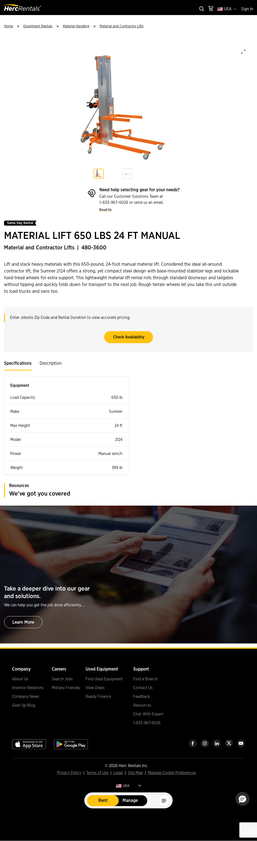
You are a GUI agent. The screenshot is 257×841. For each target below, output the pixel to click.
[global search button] (201, 9)
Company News (25, 697)
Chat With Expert (148, 714)
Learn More (23, 622)
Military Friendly (66, 688)
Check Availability (128, 337)
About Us (20, 679)
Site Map (135, 773)
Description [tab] (51, 363)
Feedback (141, 697)
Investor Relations (28, 688)
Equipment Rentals (37, 26)
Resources (142, 705)
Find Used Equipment (104, 679)
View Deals (95, 688)
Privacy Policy (69, 773)
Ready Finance (98, 697)
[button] (242, 799)
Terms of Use (97, 773)
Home (8, 26)
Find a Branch (145, 679)
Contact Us (143, 688)
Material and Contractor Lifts (122, 26)
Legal (118, 773)
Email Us (105, 210)
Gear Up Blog (23, 705)
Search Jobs (62, 679)
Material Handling (76, 26)
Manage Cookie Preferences (172, 773)
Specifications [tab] (18, 363)
